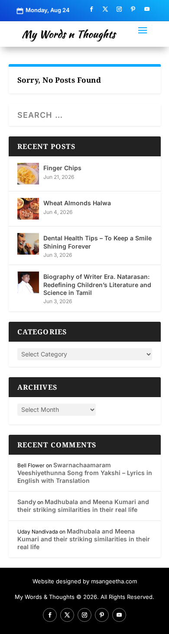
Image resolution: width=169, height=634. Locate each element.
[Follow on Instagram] (119, 9)
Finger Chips (62, 167)
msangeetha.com (114, 581)
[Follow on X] (105, 9)
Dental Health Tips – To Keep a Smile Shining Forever (97, 241)
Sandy (26, 501)
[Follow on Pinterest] (133, 9)
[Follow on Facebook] (91, 9)
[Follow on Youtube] (147, 9)
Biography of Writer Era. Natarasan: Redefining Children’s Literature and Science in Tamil (97, 284)
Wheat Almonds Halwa (77, 203)
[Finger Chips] (28, 173)
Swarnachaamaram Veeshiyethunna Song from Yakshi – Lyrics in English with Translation (84, 472)
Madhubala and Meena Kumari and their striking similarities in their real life (83, 505)
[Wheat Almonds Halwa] (28, 209)
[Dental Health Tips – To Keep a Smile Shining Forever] (28, 244)
